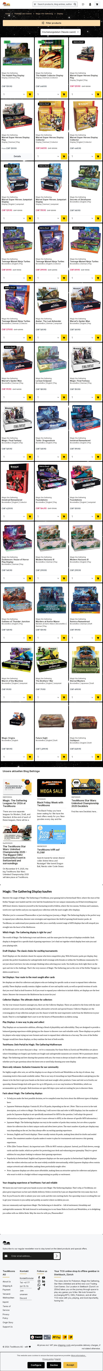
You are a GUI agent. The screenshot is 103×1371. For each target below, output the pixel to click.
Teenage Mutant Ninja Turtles (16, 261)
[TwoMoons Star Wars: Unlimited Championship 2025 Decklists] (85, 787)
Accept (70, 1365)
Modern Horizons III (45, 559)
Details (17, 156)
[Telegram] (43, 1285)
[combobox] (55, 4)
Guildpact (74, 740)
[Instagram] (39, 1282)
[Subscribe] (57, 1256)
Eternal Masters (77, 681)
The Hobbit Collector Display (49, 75)
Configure (36, 1365)
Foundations (42, 500)
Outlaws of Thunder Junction (16, 621)
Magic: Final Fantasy (80, 381)
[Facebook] (39, 1278)
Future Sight (41, 738)
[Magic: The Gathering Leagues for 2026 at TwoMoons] (17, 787)
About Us (7, 1281)
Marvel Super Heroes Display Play (84, 76)
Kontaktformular (27, 1278)
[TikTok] (39, 1289)
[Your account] (90, 4)
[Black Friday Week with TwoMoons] (51, 788)
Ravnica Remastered (80, 621)
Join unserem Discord (23, 1294)
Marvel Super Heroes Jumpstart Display (17, 200)
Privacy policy (48, 1359)
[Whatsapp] (39, 1285)
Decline (54, 1365)
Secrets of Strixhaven (80, 199)
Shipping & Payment (7, 1288)
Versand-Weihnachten (8, 1296)
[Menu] (83, 4)
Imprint (5, 1302)
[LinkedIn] (43, 1282)
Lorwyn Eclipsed (43, 381)
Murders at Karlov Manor (48, 621)
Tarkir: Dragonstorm (45, 440)
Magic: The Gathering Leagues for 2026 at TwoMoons (15, 803)
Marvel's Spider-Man (80, 321)
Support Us (8, 1327)
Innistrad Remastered (80, 440)
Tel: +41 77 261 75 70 (25, 1284)
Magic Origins (8, 738)
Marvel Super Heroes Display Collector (50, 138)
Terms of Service (7, 1308)
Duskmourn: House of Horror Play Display (15, 560)
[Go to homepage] (6, 4)
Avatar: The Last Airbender (48, 321)
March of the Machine (12, 681)
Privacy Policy (6, 1316)
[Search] (75, 4)
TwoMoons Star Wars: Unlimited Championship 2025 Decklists (85, 803)
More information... (78, 1355)
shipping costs (64, 1345)
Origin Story (8, 1322)
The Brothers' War (44, 681)
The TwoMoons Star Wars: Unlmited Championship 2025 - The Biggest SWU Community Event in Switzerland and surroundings (15, 855)
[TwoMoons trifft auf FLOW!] (51, 834)
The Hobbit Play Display (13, 75)
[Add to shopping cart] (30, 94)
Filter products (53, 23)
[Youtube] (43, 1278)
